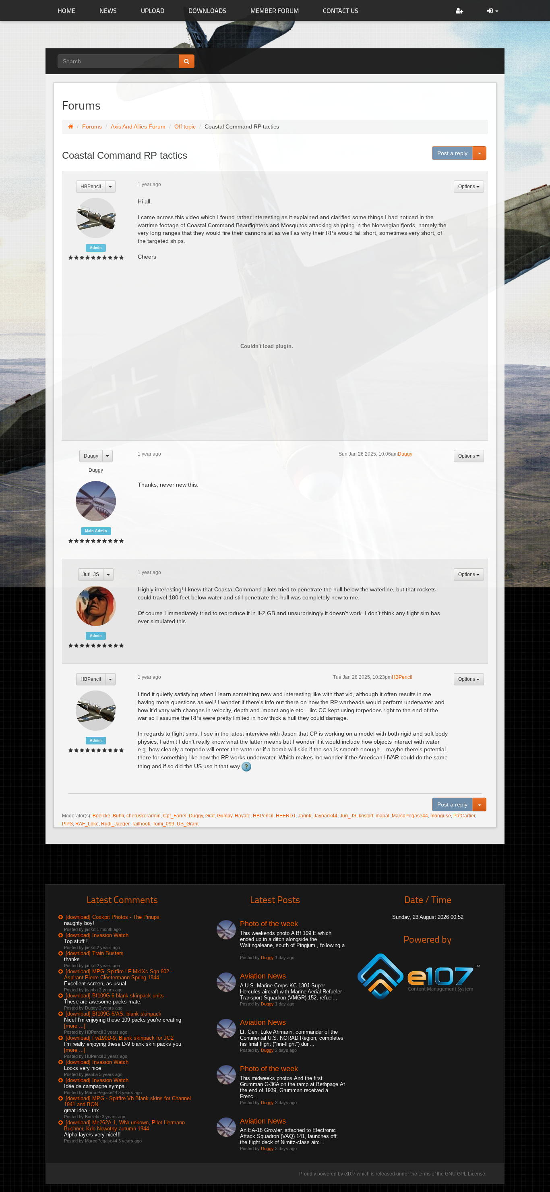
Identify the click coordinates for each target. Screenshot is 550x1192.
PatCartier (464, 816)
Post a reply (452, 153)
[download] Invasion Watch (97, 935)
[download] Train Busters (95, 953)
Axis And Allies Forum (138, 126)
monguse (440, 816)
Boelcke (101, 816)
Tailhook (141, 824)
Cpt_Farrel (174, 816)
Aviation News (263, 976)
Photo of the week (269, 924)
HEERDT (286, 816)
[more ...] (74, 1026)
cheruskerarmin (143, 816)
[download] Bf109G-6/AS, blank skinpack (113, 1014)
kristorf (366, 816)
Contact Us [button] (340, 10)
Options (467, 186)
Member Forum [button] (274, 10)
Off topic (185, 126)
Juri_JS (91, 574)
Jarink (304, 816)
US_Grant (187, 824)
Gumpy (224, 816)
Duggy (91, 456)
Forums (92, 126)
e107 (350, 1174)
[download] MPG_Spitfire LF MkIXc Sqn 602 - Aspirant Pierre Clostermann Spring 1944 (118, 974)
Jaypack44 (325, 816)
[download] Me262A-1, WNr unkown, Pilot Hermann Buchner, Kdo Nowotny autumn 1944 (124, 1125)
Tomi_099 (163, 824)
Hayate (242, 816)
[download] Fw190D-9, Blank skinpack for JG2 (120, 1038)
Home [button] (66, 10)
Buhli (118, 816)
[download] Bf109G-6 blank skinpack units (115, 996)
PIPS (67, 824)
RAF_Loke (87, 824)
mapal (382, 816)
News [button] (108, 10)
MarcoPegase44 (410, 816)
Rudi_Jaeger (115, 824)
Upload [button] (152, 10)
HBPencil (91, 186)
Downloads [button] (207, 10)
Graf (210, 816)
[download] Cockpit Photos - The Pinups (112, 917)
